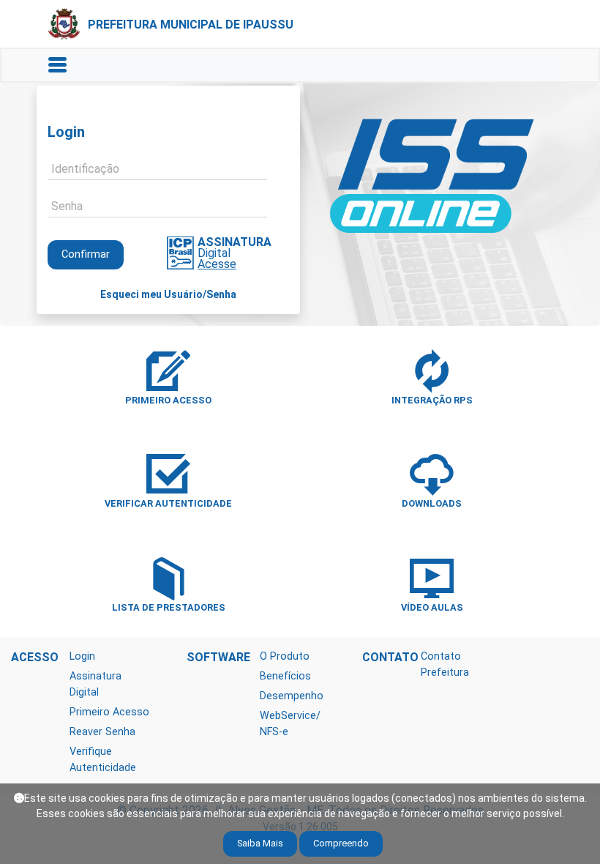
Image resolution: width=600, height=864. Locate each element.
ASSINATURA (234, 242)
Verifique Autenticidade (103, 759)
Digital (214, 253)
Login (82, 656)
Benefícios (285, 676)
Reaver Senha (102, 732)
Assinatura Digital (95, 684)
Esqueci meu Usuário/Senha (168, 294)
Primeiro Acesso (109, 712)
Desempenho (291, 696)
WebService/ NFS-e (290, 724)
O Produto (285, 656)
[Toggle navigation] (57, 64)
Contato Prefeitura (445, 664)
